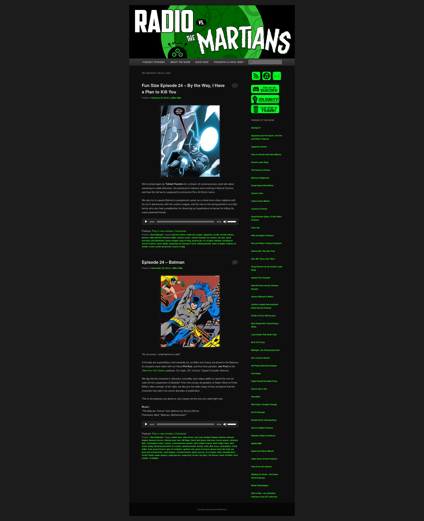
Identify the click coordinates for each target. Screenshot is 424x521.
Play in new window (162, 231)
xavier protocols (163, 246)
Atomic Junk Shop (259, 162)
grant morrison (202, 449)
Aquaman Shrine (259, 146)
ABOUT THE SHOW (180, 62)
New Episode (157, 234)
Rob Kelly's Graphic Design (264, 404)
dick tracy (214, 446)
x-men (152, 246)
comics (167, 443)
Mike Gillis (176, 97)
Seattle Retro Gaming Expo (264, 419)
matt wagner (170, 452)
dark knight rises (221, 443)
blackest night (169, 237)
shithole (217, 240)
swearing (173, 243)
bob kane (211, 440)
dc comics (212, 237)
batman (145, 237)
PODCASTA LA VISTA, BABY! (229, 62)
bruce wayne (222, 440)
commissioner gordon (182, 443)
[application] (190, 221)
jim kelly (226, 449)
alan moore (188, 437)
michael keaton (184, 452)
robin (219, 452)
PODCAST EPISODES (154, 62)
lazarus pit (197, 240)
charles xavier (183, 237)
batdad (207, 437)
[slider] (232, 221)
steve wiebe (162, 243)
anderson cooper (194, 234)
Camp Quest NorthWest (262, 185)
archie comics (227, 234)
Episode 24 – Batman (163, 262)
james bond (216, 449)
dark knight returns (203, 443)
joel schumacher (155, 452)
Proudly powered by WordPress (212, 509)
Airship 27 (256, 127)
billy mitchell (156, 237)
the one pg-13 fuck (187, 243)
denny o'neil (202, 446)
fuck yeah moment (157, 449)
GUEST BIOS (202, 62)
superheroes (175, 455)
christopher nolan (155, 443)
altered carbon (179, 234)
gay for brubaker (174, 449)
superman (186, 455)
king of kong (185, 240)
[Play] (146, 221)
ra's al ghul (208, 240)
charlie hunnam (198, 237)
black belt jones (198, 440)
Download (180, 231)
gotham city (188, 449)
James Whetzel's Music (262, 296)
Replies (154, 458)
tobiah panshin (204, 243)
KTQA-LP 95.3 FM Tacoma (263, 315)
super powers (161, 455)
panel (194, 452)
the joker (203, 455)
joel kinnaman (157, 240)
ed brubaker (225, 446)
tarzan (195, 455)
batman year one (173, 440)
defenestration (189, 446)
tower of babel (218, 243)
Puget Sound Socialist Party (264, 381)
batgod (214, 437)
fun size (221, 237)
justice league (172, 240)
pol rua (201, 452)
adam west (177, 437)
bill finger (186, 440)
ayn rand (199, 437)
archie (216, 234)
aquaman (208, 234)
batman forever (156, 440)
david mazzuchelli (162, 446)
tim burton (213, 455)
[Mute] (225, 221)
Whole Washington (259, 485)
